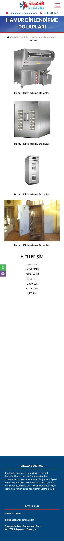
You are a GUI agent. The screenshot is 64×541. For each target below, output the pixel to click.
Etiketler (32, 288)
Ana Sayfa (32, 264)
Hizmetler (32, 279)
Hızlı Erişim (32, 256)
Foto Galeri (32, 274)
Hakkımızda (32, 269)
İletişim (32, 293)
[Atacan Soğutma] (32, 4)
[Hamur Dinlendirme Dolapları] (32, 68)
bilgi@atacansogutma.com (23, 13)
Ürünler (25, 37)
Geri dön (33, 40)
